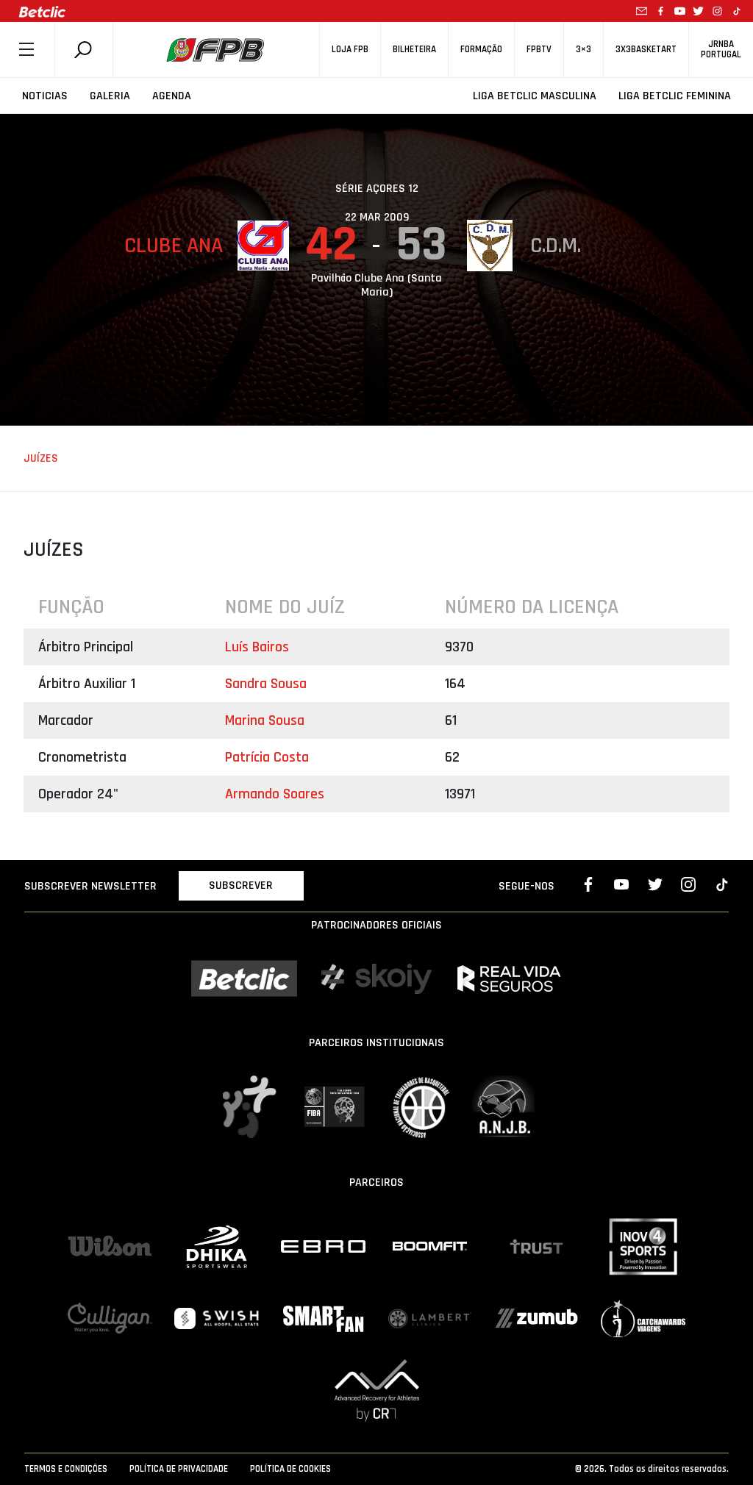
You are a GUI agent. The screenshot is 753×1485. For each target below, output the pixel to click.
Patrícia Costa (267, 757)
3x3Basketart (646, 49)
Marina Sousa (264, 720)
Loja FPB (350, 49)
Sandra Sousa (266, 683)
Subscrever (241, 885)
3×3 (583, 49)
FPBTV (539, 49)
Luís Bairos (257, 646)
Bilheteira (414, 49)
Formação (481, 49)
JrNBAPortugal (721, 49)
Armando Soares (274, 794)
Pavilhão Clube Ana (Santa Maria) (376, 285)
